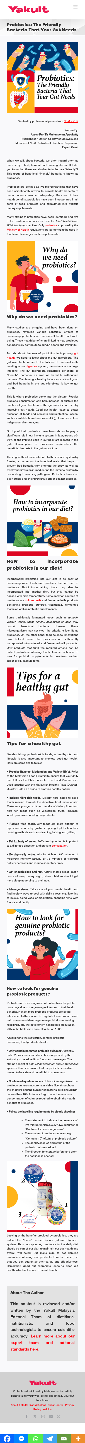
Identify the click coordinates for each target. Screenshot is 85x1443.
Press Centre (55, 1405)
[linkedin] (51, 1416)
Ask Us (47, 1409)
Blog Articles (37, 1405)
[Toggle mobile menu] (75, 6)
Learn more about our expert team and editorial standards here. (42, 1342)
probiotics (51, 225)
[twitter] (35, 1416)
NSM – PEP (71, 121)
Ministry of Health (18, 229)
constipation (59, 845)
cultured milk (33, 600)
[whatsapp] (58, 1416)
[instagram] (43, 1416)
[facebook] (27, 1416)
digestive (32, 366)
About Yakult (19, 1405)
